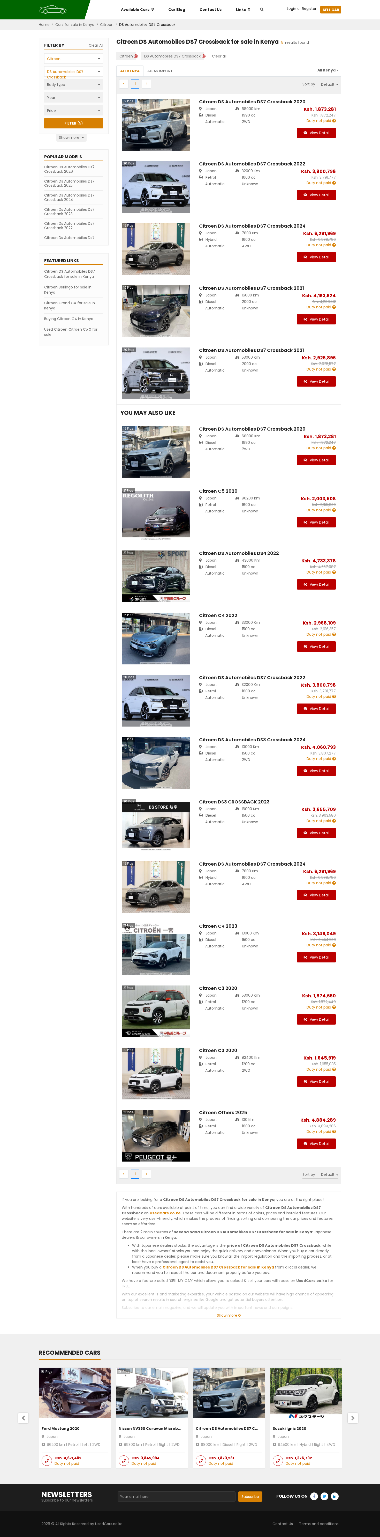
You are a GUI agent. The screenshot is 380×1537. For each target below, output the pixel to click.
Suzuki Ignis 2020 (289, 1428)
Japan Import (160, 71)
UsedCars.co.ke (165, 1213)
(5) (73, 123)
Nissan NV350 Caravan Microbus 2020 (156, 1428)
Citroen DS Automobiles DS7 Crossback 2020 (240, 1428)
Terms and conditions (319, 1523)
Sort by (308, 84)
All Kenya (130, 71)
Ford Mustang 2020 (61, 1428)
